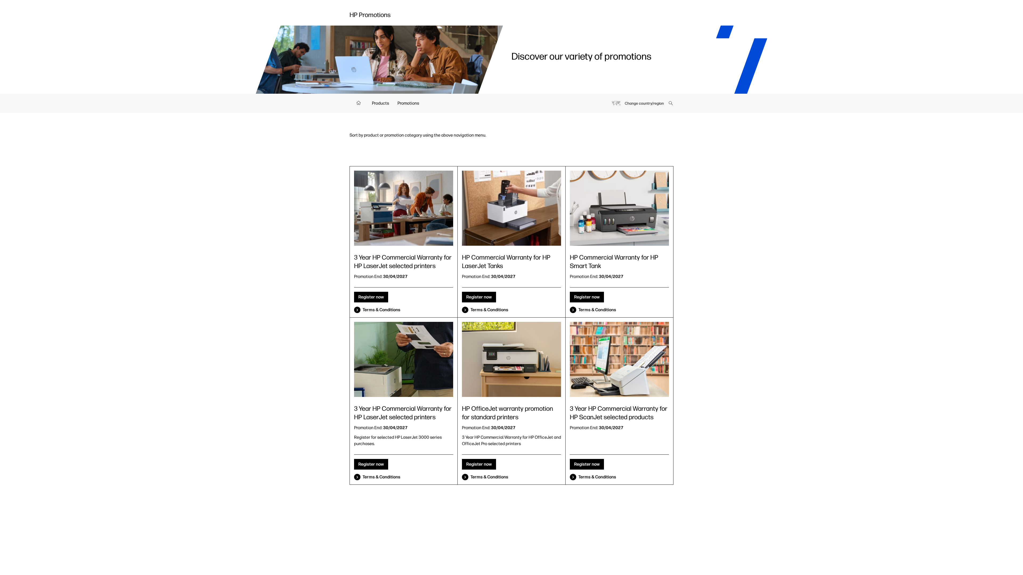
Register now (371, 296)
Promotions (408, 103)
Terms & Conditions (381, 309)
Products (380, 103)
